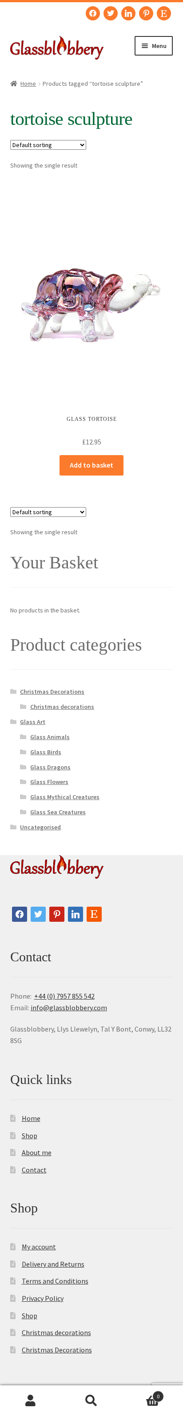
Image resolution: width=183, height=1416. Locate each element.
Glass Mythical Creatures (64, 797)
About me (37, 1152)
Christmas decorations (62, 707)
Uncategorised (40, 827)
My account (39, 1246)
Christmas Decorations (52, 692)
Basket (141, 1393)
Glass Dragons (50, 767)
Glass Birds (45, 752)
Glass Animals (50, 737)
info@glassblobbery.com (69, 1007)
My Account (30, 1401)
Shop (29, 1135)
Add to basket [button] (91, 464)
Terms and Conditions (55, 1280)
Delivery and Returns (53, 1264)
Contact (34, 1169)
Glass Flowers (49, 782)
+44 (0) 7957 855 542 (64, 996)
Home (28, 84)
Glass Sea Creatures (58, 812)
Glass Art (32, 722)
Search (91, 1401)
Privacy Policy (43, 1298)
